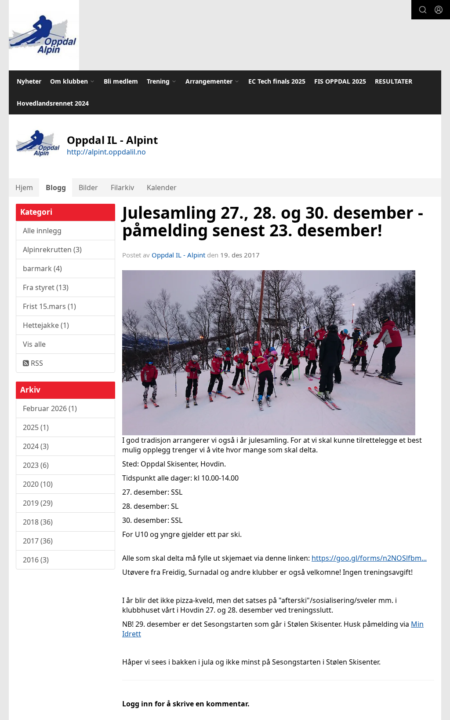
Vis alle (34, 344)
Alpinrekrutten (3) (52, 249)
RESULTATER (393, 81)
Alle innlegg (42, 230)
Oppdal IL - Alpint (178, 254)
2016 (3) (36, 560)
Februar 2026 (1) (50, 408)
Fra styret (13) (46, 287)
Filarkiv (122, 187)
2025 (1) (36, 427)
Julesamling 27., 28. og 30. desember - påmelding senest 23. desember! (272, 222)
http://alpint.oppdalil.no (106, 152)
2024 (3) (36, 446)
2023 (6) (36, 465)
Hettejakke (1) (46, 325)
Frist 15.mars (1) (49, 306)
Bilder (88, 187)
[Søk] (423, 10)
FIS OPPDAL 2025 (340, 81)
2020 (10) (38, 484)
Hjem (24, 187)
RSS (36, 363)
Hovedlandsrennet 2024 (53, 103)
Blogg (56, 187)
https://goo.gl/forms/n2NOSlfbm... (369, 558)
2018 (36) (38, 522)
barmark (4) (42, 268)
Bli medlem (121, 81)
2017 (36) (38, 541)
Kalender (162, 187)
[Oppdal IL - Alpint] (44, 35)
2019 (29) (38, 503)
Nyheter (29, 81)
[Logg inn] (438, 10)
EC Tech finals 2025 (276, 81)
